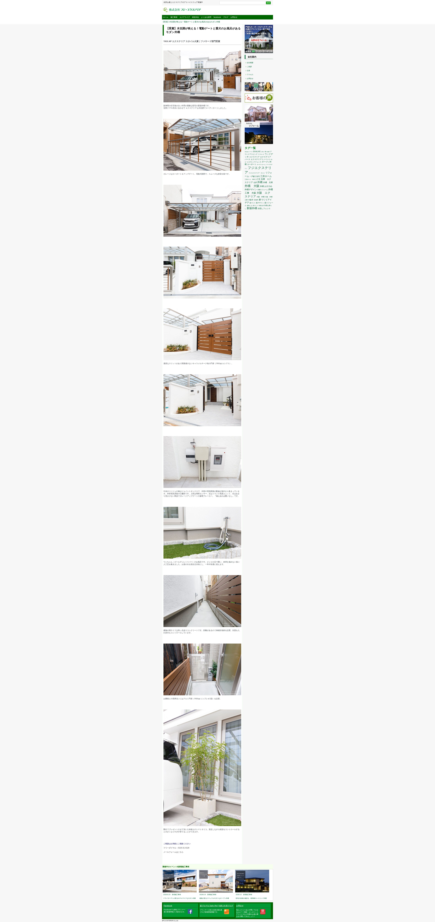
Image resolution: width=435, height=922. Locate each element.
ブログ (225, 17)
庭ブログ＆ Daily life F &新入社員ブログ (216, 906)
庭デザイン (260, 203)
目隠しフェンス (264, 208)
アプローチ (261, 154)
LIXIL (262, 151)
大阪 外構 (261, 197)
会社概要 (250, 63)
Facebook (168, 906)
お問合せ (234, 17)
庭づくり (252, 203)
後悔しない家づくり (252, 205)
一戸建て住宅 (255, 176)
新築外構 (252, 208)
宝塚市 (256, 200)
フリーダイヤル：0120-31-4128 (176, 848)
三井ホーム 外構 (250, 179)
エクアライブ (185, 17)
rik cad (267, 151)
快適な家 (261, 205)
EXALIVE (257, 151)
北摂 (255, 182)
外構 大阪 (252, 186)
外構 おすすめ (266, 186)
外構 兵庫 (268, 182)
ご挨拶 (249, 67)
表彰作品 (195, 17)
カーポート (251, 164)
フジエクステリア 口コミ (257, 173)
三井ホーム (266, 176)
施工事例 (173, 17)
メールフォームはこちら (173, 852)
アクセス (250, 74)
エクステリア (254, 157)
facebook (217, 17)
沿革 (248, 70)
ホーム (165, 17)
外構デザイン (251, 189)
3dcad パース (249, 151)
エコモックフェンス (254, 162)
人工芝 (257, 179)
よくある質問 (206, 17)
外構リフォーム (262, 190)
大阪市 (250, 200)
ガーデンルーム (261, 164)
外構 (260, 182)
